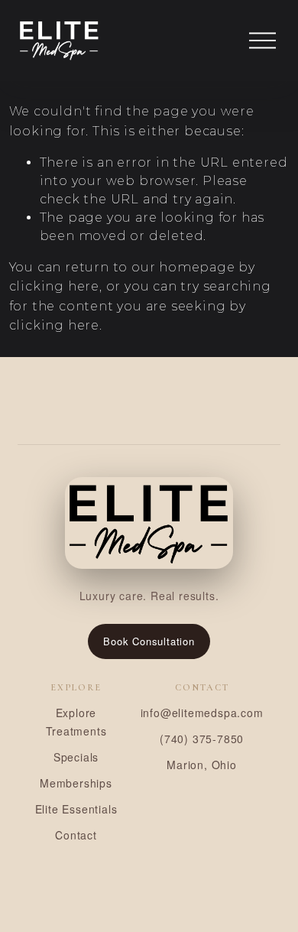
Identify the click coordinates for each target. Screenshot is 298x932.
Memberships (76, 783)
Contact (76, 835)
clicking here (54, 286)
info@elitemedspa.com (202, 712)
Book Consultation (149, 641)
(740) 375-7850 (202, 738)
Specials (76, 757)
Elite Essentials (76, 809)
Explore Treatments (76, 722)
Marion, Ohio (202, 764)
